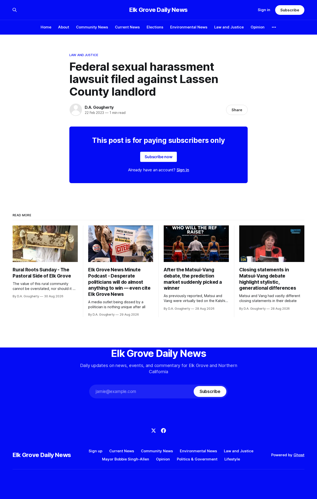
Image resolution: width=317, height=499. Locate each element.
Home (46, 27)
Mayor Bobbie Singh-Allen (125, 459)
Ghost (298, 455)
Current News (127, 27)
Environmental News (188, 27)
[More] (274, 27)
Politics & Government (197, 459)
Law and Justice (229, 27)
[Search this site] (14, 10)
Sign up (95, 451)
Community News (92, 27)
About (63, 27)
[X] (153, 430)
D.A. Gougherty (99, 107)
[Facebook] (163, 430)
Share (237, 110)
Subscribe (289, 10)
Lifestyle (232, 459)
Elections (155, 27)
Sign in (264, 9)
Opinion (257, 27)
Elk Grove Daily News (158, 10)
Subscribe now (158, 156)
